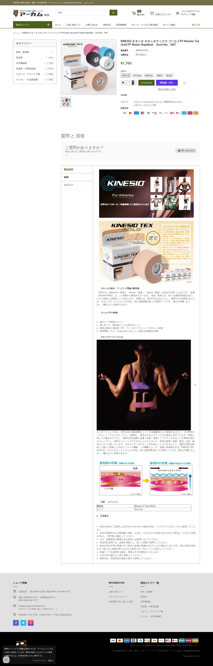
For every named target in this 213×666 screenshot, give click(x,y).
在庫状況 (124, 55)
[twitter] (23, 623)
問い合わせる (187, 150)
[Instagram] (31, 623)
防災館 (19, 57)
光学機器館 (21, 63)
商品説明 (68, 169)
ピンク (169, 75)
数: (123, 83)
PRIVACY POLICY (39, 661)
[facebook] (16, 623)
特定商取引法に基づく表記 (121, 601)
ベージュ (137, 75)
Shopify (196, 656)
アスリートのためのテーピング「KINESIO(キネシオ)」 (158, 101)
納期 (66, 177)
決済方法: (125, 108)
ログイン (185, 14)
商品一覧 (196, 25)
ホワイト (149, 75)
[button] (184, 82)
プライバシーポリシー (119, 596)
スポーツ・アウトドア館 (28, 74)
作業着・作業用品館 (26, 68)
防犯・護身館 (22, 52)
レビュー (68, 184)
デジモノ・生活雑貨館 (27, 79)
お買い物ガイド (116, 592)
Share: (124, 95)
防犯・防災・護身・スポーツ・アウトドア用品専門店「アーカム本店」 (153, 651)
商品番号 (124, 50)
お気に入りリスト (163, 14)
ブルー (159, 75)
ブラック (126, 75)
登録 (193, 14)
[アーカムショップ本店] (154, 640)
